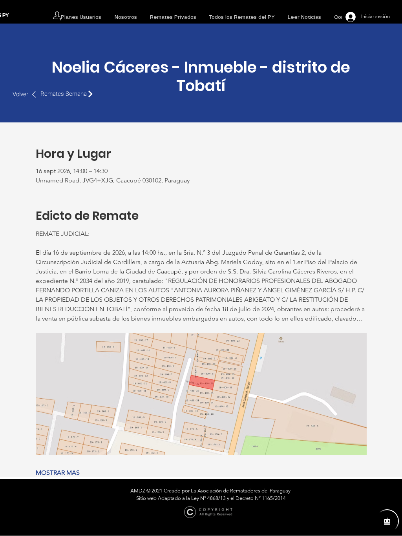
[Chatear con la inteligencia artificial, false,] (387, 521)
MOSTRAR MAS (58, 472)
